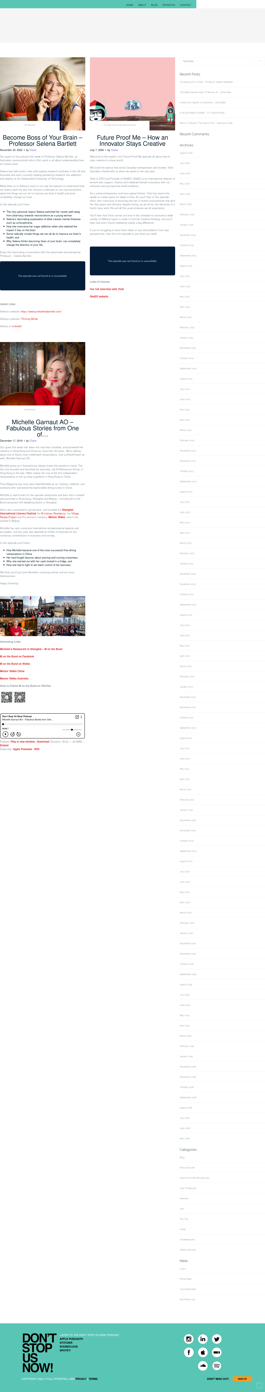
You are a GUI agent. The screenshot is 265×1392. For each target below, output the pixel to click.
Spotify (65, 1350)
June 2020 (185, 882)
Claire (33, 150)
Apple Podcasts (22, 749)
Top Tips (184, 1219)
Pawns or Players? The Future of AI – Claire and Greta (206, 123)
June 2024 (185, 399)
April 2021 (185, 779)
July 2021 (184, 748)
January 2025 (186, 338)
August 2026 (186, 153)
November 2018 (188, 1077)
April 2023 (185, 533)
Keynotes (169, 4)
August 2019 (186, 984)
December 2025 (188, 235)
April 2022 (185, 656)
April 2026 (185, 194)
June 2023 (185, 512)
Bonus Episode (187, 1167)
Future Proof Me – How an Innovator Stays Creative (132, 140)
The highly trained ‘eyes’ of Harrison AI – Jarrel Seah (205, 92)
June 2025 (185, 286)
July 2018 (184, 1118)
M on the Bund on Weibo (15, 664)
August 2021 (186, 738)
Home (129, 4)
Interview (29, 125)
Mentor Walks (56, 517)
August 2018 (186, 1108)
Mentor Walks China (12, 671)
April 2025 (185, 307)
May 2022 (185, 646)
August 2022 (186, 615)
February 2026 (187, 214)
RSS (36, 749)
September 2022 (188, 604)
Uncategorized (187, 1239)
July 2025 (184, 276)
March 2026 (186, 204)
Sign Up (242, 1378)
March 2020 (186, 912)
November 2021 (188, 707)
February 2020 (187, 923)
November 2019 (188, 954)
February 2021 (187, 800)
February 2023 (187, 553)
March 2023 (186, 543)
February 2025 (187, 327)
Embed (4, 745)
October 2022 (187, 594)
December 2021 (188, 697)
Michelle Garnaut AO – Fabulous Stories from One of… (42, 427)
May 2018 (184, 1138)
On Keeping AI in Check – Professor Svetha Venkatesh (206, 82)
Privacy (80, 1379)
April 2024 (185, 420)
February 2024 (187, 440)
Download (43, 741)
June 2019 (185, 1005)
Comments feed (188, 1289)
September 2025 (188, 255)
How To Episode (188, 1188)
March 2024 (186, 430)
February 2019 (187, 1046)
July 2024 (185, 389)
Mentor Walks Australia (14, 678)
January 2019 (186, 1056)
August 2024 (186, 379)
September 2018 (188, 1097)
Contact (185, 4)
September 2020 (188, 851)
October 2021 (186, 717)
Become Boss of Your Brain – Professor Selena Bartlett (42, 140)
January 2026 (186, 225)
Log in (183, 1268)
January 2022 (186, 687)
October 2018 (187, 1087)
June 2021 (185, 758)
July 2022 (185, 625)
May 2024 (185, 409)
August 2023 (186, 492)
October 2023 (187, 471)
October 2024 (187, 358)
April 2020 (185, 902)
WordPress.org (187, 1299)
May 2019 (184, 1015)
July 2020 (185, 871)
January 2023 (186, 563)
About (142, 4)
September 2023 (188, 481)
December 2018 (188, 1066)
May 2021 (184, 769)
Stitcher (66, 1342)
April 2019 (185, 1025)
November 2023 (188, 461)
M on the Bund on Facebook (17, 656)
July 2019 (184, 995)
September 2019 (188, 974)
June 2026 (185, 173)
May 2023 (185, 522)
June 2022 (185, 635)
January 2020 (186, 933)
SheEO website (99, 296)
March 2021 (185, 789)
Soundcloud (69, 1346)
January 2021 (186, 810)
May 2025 (184, 296)
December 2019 (188, 943)
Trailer (183, 1229)
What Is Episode (188, 1250)
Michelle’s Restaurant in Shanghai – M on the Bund (31, 649)
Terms (93, 1379)
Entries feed (185, 1279)
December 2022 (188, 574)
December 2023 (188, 450)
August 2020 (186, 861)
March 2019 (185, 1036)
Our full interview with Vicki (107, 289)
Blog (154, 4)
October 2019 (186, 964)
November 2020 (188, 830)
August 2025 (186, 266)
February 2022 (187, 676)
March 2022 (186, 666)
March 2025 (185, 317)
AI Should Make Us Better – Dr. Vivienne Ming (202, 113)
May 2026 (185, 184)
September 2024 (188, 368)
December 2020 (188, 820)
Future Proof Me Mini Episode (120, 125)
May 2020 (185, 892)
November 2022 (188, 584)
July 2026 (185, 163)
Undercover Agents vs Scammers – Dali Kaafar (203, 102)
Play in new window (23, 741)
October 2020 (187, 841)
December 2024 (188, 348)
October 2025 (187, 245)
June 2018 (185, 1128)
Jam (182, 1209)
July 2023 (185, 502)
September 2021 (188, 728)
